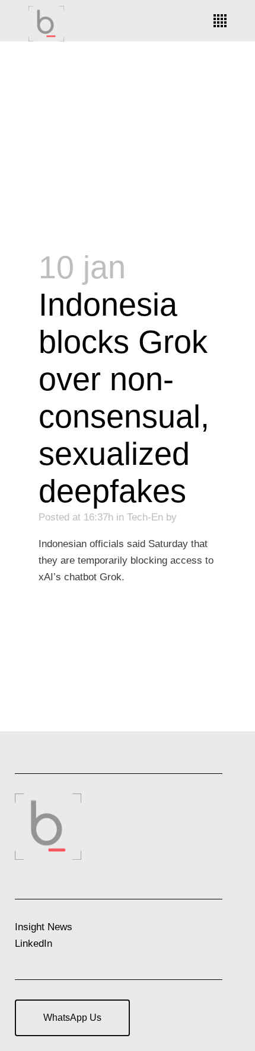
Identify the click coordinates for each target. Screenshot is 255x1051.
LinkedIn (33, 943)
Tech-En (145, 517)
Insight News (43, 927)
